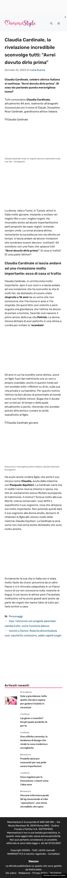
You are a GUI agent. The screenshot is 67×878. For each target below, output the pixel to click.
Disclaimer (56, 873)
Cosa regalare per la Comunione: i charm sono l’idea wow (34, 781)
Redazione (24, 873)
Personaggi (16, 616)
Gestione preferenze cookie (54, 875)
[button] (51, 23)
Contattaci (54, 853)
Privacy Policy (40, 873)
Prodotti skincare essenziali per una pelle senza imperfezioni (33, 762)
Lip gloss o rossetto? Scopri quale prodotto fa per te (33, 722)
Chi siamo (11, 873)
